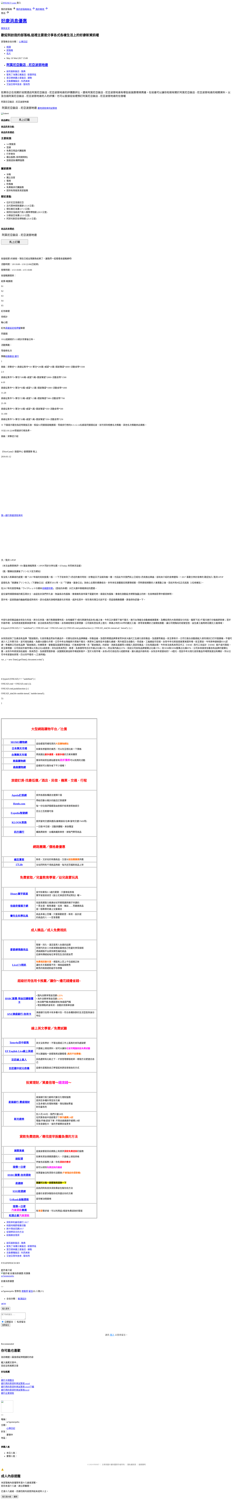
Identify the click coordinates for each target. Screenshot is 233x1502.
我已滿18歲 (6, 1497)
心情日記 (23, 42)
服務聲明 (142, 1465)
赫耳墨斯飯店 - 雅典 (15, 71)
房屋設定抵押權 (12, 328)
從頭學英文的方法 (15, 1232)
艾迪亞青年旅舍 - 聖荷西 (18, 84)
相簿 (8, 47)
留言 (31, 1291)
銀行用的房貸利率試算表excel (15, 1390)
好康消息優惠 (14, 20)
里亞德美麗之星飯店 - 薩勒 (19, 78)
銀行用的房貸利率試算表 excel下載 (17, 1387)
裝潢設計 (22, 1299)
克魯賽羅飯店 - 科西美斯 (18, 81)
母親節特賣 (47, 588)
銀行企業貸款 (7, 1393)
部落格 (9, 50)
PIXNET (96, 1465)
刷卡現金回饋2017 (15, 1229)
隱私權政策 (131, 1465)
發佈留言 (5, 1325)
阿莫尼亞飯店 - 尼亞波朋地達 (27, 65)
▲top (3, 1303)
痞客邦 (25, 1291)
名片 (8, 53)
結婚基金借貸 (12, 1235)
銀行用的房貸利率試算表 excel (15, 1383)
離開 (15, 1497)
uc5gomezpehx (7, 1276)
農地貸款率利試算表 (47, 108)
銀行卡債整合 (7, 1380)
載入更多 (5, 1309)
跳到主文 (5, 28)
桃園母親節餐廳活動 (16, 1225)
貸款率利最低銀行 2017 (17, 1222)
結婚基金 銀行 (12, 356)
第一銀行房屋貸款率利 (12, 515)
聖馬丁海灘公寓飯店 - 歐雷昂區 (21, 74)
